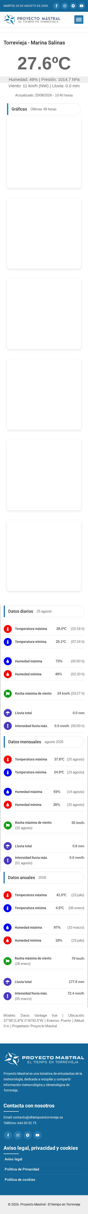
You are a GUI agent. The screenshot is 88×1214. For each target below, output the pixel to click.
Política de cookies (20, 1180)
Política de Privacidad (22, 1169)
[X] (27, 1135)
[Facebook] (8, 1135)
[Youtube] (37, 1135)
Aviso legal (13, 1159)
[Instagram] (18, 1135)
